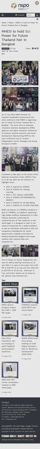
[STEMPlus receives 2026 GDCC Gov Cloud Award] (30, 295)
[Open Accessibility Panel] (37, 3)
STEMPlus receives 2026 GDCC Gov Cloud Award (30, 307)
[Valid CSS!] (22, 436)
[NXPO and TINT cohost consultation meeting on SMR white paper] (10, 370)
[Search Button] (37, 15)
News (11, 22)
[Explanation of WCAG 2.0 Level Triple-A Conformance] (30, 436)
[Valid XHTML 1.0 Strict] (14, 436)
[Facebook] (33, 48)
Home (4, 22)
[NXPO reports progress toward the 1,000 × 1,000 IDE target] (10, 295)
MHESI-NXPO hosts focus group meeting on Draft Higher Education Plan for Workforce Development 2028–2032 (30, 346)
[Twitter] (35, 48)
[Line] (37, 48)
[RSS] (35, 436)
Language (20, 15)
